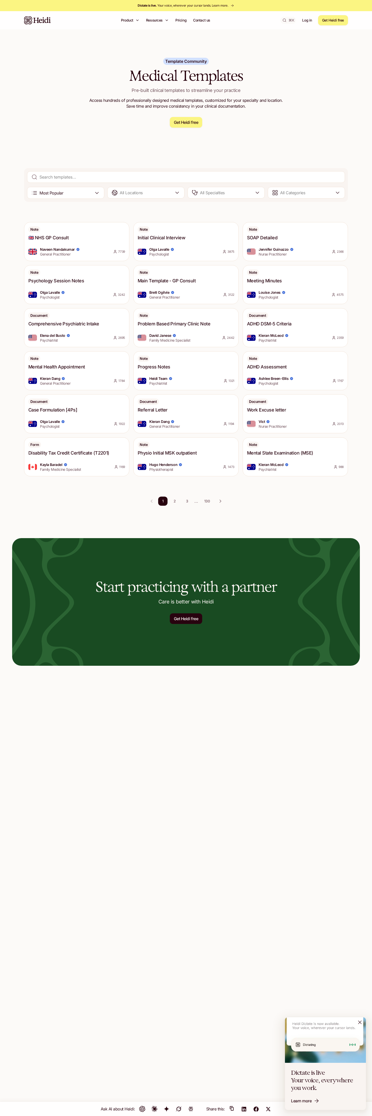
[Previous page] (151, 501)
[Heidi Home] (37, 20)
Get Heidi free (333, 20)
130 (207, 501)
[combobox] (65, 193)
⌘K (291, 20)
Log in (307, 20)
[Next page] (220, 501)
